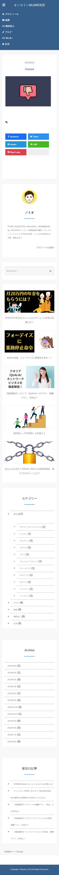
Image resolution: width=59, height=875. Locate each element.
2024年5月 (12, 666)
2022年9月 (12, 721)
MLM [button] (8, 38)
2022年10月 (13, 714)
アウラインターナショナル (30, 527)
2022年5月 (12, 742)
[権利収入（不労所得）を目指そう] (29, 417)
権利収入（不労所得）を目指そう (29, 433)
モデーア (23, 582)
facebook (14, 137)
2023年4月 (12, 686)
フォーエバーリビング (29, 561)
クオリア (23, 548)
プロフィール (11, 14)
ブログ (8, 32)
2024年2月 (12, 673)
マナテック (24, 575)
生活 (7, 44)
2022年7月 (12, 735)
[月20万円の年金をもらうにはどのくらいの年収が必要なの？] (29, 301)
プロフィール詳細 (45, 247)
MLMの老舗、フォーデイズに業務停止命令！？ (29, 358)
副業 (7, 20)
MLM (16, 514)
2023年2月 (12, 700)
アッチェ (23, 534)
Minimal (23, 869)
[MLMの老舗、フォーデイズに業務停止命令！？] (29, 341)
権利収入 (10, 26)
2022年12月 (13, 707)
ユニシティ (24, 589)
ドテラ (22, 555)
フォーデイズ (25, 568)
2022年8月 (12, 728)
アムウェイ (24, 541)
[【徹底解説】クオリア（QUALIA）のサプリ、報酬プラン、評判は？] (29, 377)
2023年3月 (12, 693)
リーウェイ (24, 596)
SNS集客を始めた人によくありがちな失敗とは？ (34, 784)
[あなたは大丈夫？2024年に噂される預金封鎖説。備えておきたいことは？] (29, 452)
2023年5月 (12, 680)
